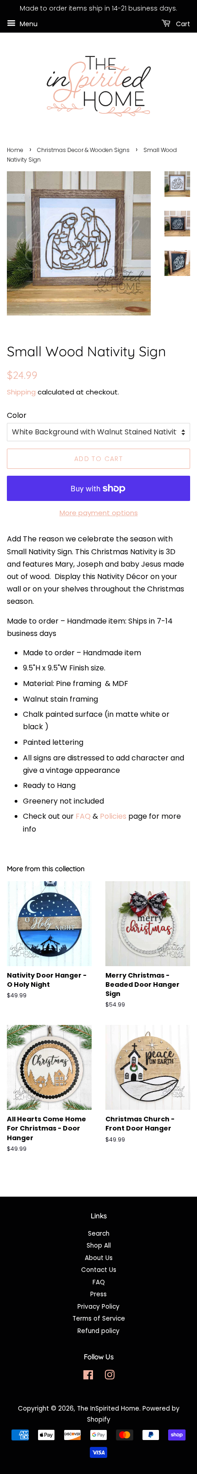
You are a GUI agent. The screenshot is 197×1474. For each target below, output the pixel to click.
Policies (113, 816)
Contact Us (98, 1270)
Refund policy (98, 1331)
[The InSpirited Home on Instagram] (109, 1377)
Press (98, 1294)
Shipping (21, 392)
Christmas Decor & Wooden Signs (83, 150)
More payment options (99, 513)
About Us (99, 1258)
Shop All (99, 1245)
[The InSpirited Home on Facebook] (88, 1377)
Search (98, 1233)
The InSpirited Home (108, 1408)
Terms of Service (98, 1318)
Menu (28, 23)
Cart (182, 23)
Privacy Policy (98, 1306)
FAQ (83, 816)
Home (15, 150)
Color (17, 415)
